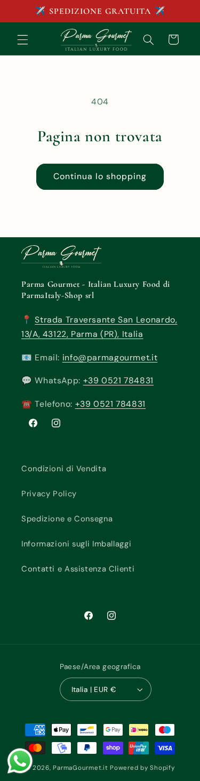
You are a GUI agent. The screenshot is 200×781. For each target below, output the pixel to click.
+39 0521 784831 (118, 380)
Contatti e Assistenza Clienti (77, 568)
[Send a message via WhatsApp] (20, 761)
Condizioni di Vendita (63, 468)
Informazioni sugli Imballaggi (76, 543)
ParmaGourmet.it (80, 768)
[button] (22, 39)
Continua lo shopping (100, 176)
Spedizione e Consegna (67, 518)
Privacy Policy (49, 493)
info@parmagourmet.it (110, 357)
